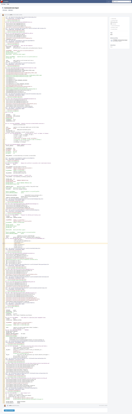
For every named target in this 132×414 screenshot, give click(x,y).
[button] (108, 1)
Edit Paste (114, 18)
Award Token (114, 29)
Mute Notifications (116, 25)
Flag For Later (115, 27)
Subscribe (114, 24)
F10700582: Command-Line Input (120, 40)
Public (11, 10)
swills (11, 14)
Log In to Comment (9, 410)
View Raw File (114, 22)
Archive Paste (114, 20)
